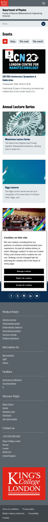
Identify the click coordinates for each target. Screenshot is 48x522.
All (5, 41)
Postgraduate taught (11, 324)
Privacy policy (28, 509)
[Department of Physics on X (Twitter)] (17, 295)
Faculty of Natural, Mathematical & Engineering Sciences (22, 14)
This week (24, 41)
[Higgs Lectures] (24, 172)
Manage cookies (24, 271)
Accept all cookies (24, 285)
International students (12, 331)
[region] (24, 261)
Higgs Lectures (12, 187)
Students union (9, 412)
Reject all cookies (24, 278)
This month (38, 41)
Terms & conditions (11, 509)
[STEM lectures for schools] (24, 220)
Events (5, 408)
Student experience (11, 338)
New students (8, 356)
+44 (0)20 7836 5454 (11, 436)
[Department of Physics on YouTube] (36, 295)
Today (12, 41)
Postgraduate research (12, 327)
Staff (5, 359)
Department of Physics (14, 10)
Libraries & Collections (12, 380)
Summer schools (10, 335)
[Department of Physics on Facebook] (11, 295)
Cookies (6, 518)
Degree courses (9, 320)
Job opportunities (10, 419)
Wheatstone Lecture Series (17, 139)
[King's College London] (24, 481)
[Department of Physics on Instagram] (24, 295)
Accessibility (33, 514)
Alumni (5, 363)
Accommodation (9, 384)
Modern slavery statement (13, 514)
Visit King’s (7, 415)
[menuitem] (6, 41)
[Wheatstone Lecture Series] (24, 124)
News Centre (8, 404)
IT (3, 387)
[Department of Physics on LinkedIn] (30, 295)
